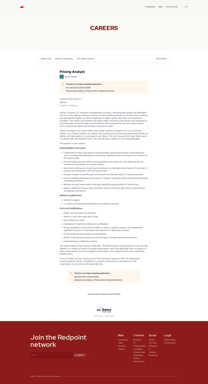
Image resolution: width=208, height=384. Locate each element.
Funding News (139, 346)
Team (160, 6)
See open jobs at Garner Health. (78, 87)
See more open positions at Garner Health (104, 294)
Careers (121, 349)
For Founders (138, 361)
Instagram (153, 346)
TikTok (152, 340)
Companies (150, 6)
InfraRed (121, 346)
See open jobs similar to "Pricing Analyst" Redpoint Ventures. (90, 91)
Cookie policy (109, 316)
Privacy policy (98, 316)
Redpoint (21, 8)
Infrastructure (139, 352)
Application (138, 355)
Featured (137, 340)
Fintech (136, 358)
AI (134, 343)
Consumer (137, 349)
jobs (46, 58)
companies (64, 58)
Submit (79, 355)
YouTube (153, 343)
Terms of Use (169, 340)
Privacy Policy (170, 343)
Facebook (153, 355)
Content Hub (172, 6)
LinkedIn (152, 352)
